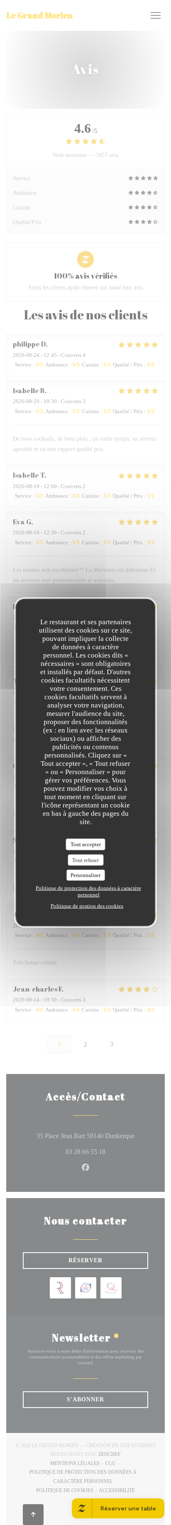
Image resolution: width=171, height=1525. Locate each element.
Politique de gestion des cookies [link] (87, 905)
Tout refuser (85, 860)
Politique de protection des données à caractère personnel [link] (88, 891)
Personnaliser (85, 875)
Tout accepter (86, 844)
